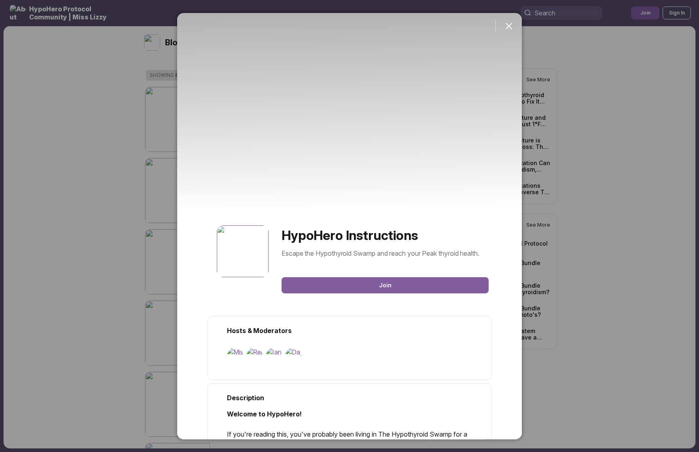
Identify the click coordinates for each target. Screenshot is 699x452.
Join (385, 284)
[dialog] (349, 226)
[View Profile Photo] (243, 251)
